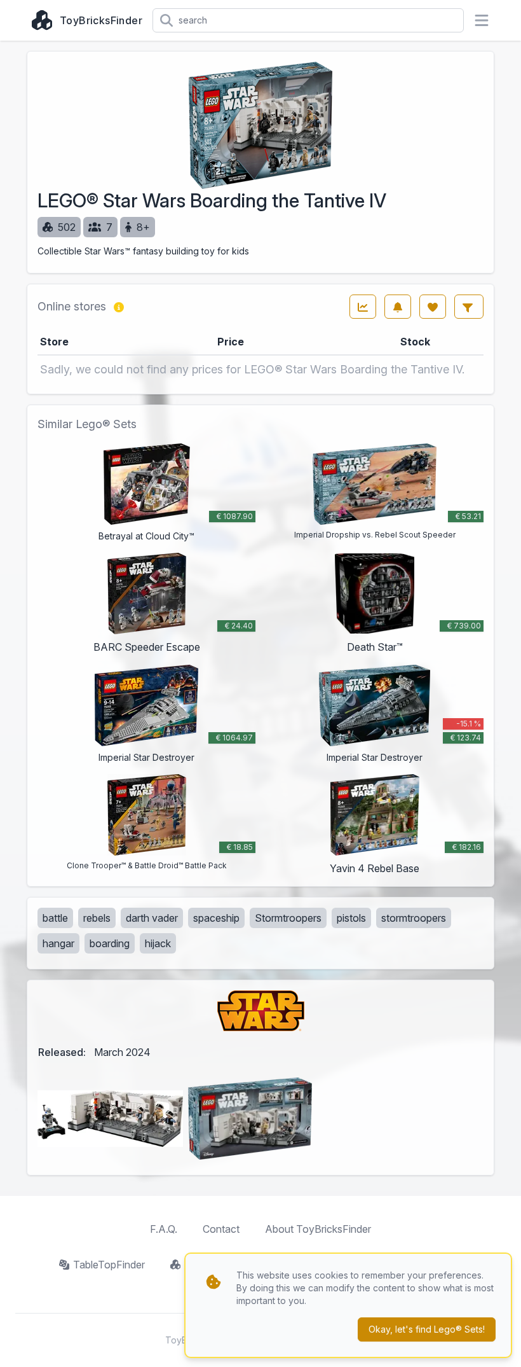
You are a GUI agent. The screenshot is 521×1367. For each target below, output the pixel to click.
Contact (221, 1229)
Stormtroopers (288, 918)
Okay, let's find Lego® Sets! (427, 1329)
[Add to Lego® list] (432, 307)
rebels (97, 918)
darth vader (152, 918)
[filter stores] (469, 307)
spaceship (216, 918)
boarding (110, 943)
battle (55, 918)
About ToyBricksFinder (318, 1229)
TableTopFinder (109, 1264)
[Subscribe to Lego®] (397, 307)
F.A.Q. (163, 1229)
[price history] (362, 307)
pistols (351, 918)
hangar (58, 943)
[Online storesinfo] (119, 306)
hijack (158, 943)
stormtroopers (413, 918)
